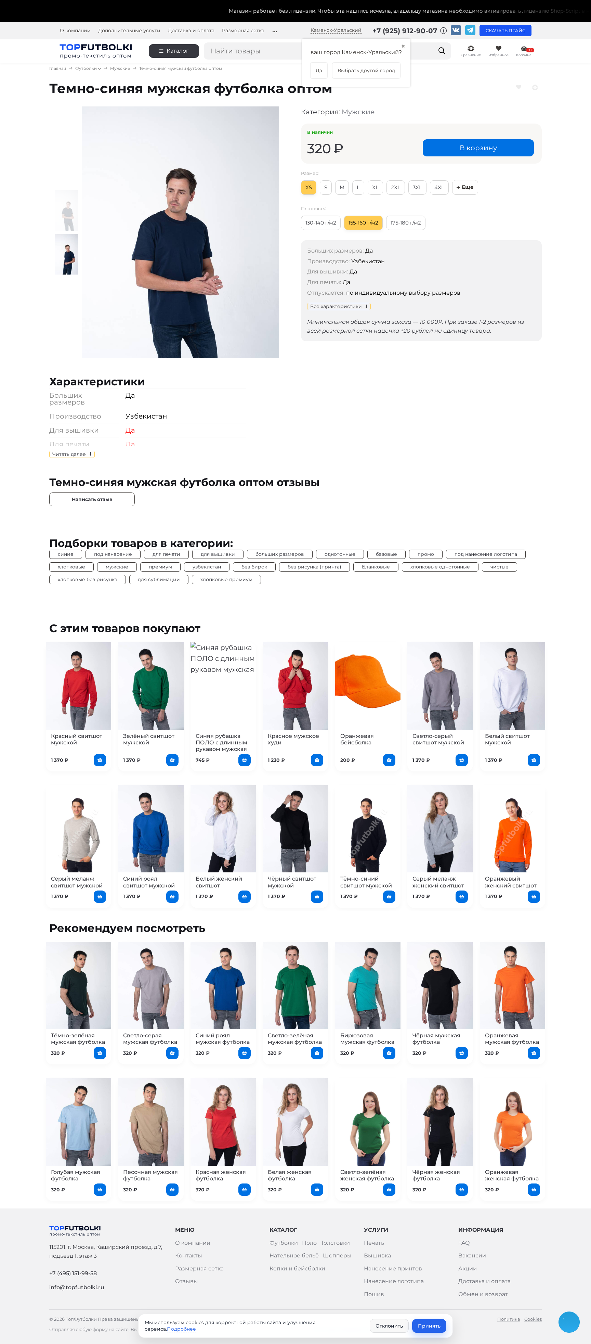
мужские (117, 567)
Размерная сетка (243, 31)
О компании (75, 31)
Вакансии (472, 1255)
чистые (499, 567)
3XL (417, 187)
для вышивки (218, 554)
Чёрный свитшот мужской (292, 881)
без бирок (254, 567)
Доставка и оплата (191, 31)
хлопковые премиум (226, 579)
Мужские (120, 68)
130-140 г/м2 (320, 222)
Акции (467, 1268)
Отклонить (389, 1326)
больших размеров (279, 554)
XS (308, 187)
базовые (386, 554)
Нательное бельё (294, 1255)
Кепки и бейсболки (297, 1268)
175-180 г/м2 (406, 222)
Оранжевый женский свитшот (511, 881)
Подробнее (181, 1329)
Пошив (374, 1294)
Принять (429, 1326)
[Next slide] (267, 232)
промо (426, 554)
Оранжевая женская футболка (512, 1175)
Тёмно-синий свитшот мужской (366, 881)
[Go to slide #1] (68, 210)
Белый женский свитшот (219, 881)
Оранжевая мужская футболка (512, 1038)
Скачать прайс (505, 30)
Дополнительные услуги (129, 31)
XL (375, 187)
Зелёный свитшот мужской (148, 739)
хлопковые (71, 567)
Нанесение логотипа (394, 1281)
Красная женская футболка (221, 1175)
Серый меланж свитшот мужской (77, 881)
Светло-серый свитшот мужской (438, 739)
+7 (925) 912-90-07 (405, 30)
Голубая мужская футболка (75, 1175)
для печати (166, 554)
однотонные (340, 554)
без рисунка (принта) (314, 567)
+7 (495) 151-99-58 (73, 1273)
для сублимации (159, 579)
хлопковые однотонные (440, 567)
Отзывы (186, 1281)
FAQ (464, 1243)
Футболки (86, 68)
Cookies (533, 1319)
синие (66, 554)
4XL (439, 187)
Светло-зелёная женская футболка (367, 1175)
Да (353, 271)
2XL (395, 187)
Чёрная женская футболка (436, 1175)
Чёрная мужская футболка (436, 1038)
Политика (508, 1319)
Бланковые (376, 567)
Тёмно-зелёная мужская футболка (78, 1038)
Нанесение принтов (393, 1268)
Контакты (188, 1255)
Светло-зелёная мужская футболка (295, 1038)
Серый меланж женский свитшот (438, 881)
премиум (160, 567)
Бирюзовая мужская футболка (367, 1038)
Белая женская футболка (290, 1175)
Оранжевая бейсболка (357, 739)
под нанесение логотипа (486, 554)
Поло (309, 1243)
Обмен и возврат (483, 1294)
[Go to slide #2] (68, 254)
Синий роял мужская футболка (223, 1038)
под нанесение (113, 554)
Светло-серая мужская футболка (150, 1038)
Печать (374, 1243)
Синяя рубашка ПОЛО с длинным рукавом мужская (221, 742)
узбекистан (207, 567)
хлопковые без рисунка (87, 579)
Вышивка (377, 1255)
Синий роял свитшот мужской (149, 881)
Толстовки (335, 1243)
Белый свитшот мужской (507, 739)
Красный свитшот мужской (76, 739)
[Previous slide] (93, 232)
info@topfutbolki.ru (76, 1287)
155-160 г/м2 (363, 222)
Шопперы (337, 1255)
